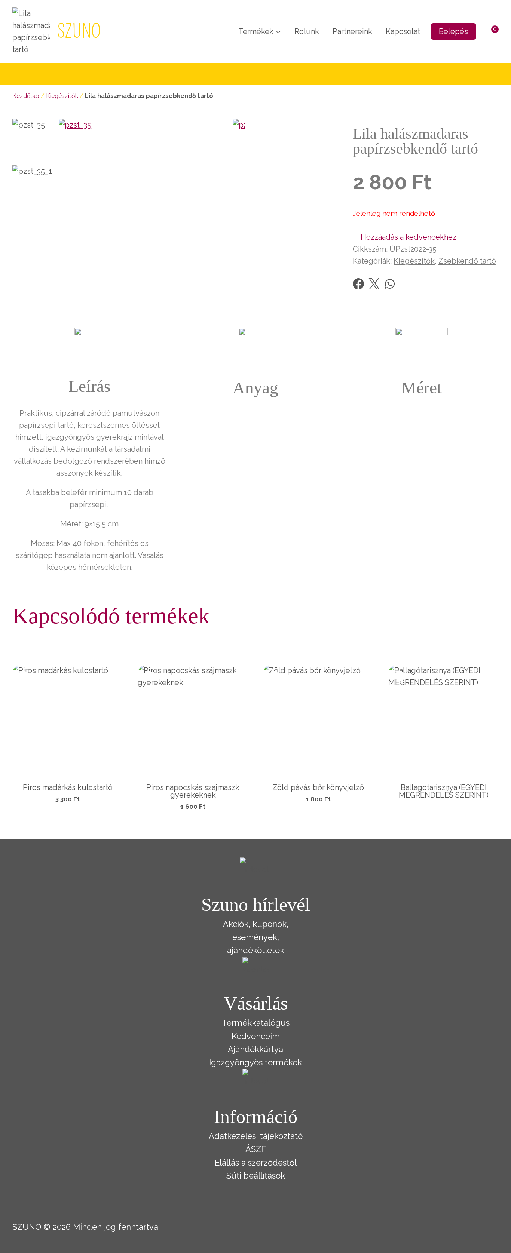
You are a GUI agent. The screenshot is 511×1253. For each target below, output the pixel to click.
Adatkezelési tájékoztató (256, 1136)
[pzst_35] (146, 206)
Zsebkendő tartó (467, 261)
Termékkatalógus (256, 1023)
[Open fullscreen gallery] (237, 285)
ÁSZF (255, 1149)
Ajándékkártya (255, 1049)
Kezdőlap (25, 95)
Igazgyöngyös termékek (255, 1062)
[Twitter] (374, 283)
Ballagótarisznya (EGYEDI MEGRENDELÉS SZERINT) (444, 791)
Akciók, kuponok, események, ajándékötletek (255, 937)
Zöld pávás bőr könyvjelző (318, 787)
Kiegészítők (62, 95)
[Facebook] (358, 283)
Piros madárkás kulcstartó (68, 787)
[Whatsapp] (389, 283)
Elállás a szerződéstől (256, 1162)
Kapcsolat (403, 31)
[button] (404, 237)
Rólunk (306, 31)
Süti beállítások (255, 1175)
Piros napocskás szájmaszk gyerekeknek (192, 791)
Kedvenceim (256, 1036)
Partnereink (352, 31)
